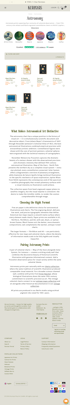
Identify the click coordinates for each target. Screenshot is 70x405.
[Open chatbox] (66, 401)
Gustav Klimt (9, 374)
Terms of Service (26, 344)
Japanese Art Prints (11, 357)
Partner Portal (9, 346)
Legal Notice (25, 342)
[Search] (58, 7)
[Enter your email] (63, 325)
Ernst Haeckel (45, 274)
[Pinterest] (47, 318)
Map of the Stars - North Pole (10, 79)
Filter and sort (14, 54)
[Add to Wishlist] (16, 86)
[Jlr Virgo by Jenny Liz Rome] (27, 69)
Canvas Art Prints (10, 360)
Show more (35, 28)
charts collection (52, 266)
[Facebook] (38, 318)
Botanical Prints (10, 367)
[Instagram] (43, 318)
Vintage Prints (9, 369)
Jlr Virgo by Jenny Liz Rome (25, 79)
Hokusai (7, 364)
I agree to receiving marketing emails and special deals (59, 331)
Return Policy (25, 349)
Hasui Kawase (9, 362)
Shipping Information (49, 344)
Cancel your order (47, 349)
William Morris (9, 371)
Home (30, 14)
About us (7, 342)
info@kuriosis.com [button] (41, 313)
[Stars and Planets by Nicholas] (43, 69)
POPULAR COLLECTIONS (14, 354)
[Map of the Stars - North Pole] (11, 69)
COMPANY (8, 338)
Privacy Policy (25, 346)
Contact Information (48, 342)
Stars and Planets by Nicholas (40, 80)
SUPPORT (45, 338)
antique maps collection (46, 281)
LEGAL (23, 338)
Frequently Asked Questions (51, 346)
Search (7, 344)
